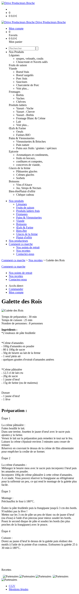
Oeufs (19, 131)
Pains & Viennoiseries (21, 138)
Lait (18, 121)
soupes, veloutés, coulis (29, 58)
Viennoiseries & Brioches (31, 141)
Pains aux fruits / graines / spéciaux (36, 148)
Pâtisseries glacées (26, 171)
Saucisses (21, 81)
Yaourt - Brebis (25, 115)
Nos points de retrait (28, 247)
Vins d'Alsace (24, 184)
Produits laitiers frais (28, 210)
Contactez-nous (25, 254)
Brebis (20, 95)
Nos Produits (16, 51)
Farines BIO (23, 134)
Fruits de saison (18, 65)
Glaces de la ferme (19, 168)
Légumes (14, 55)
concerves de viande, (28, 164)
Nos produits (16, 200)
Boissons (14, 181)
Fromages (14, 91)
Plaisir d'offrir (27, 191)
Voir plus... (22, 88)
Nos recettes (23, 250)
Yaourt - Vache (24, 108)
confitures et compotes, (29, 161)
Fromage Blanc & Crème (30, 118)
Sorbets (20, 178)
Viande (13, 68)
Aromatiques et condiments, (32, 154)
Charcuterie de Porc (27, 85)
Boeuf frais (22, 71)
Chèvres (21, 101)
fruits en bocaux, (25, 158)
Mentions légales (18, 589)
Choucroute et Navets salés (32, 61)
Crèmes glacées (25, 174)
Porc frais (21, 78)
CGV (12, 586)
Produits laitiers (18, 105)
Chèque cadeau (25, 194)
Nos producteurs (18, 240)
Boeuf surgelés (24, 75)
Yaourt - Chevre (25, 111)
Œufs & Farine (17, 128)
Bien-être (14, 191)
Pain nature (22, 144)
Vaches (20, 98)
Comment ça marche (21, 244)
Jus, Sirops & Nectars (28, 188)
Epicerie (13, 151)
